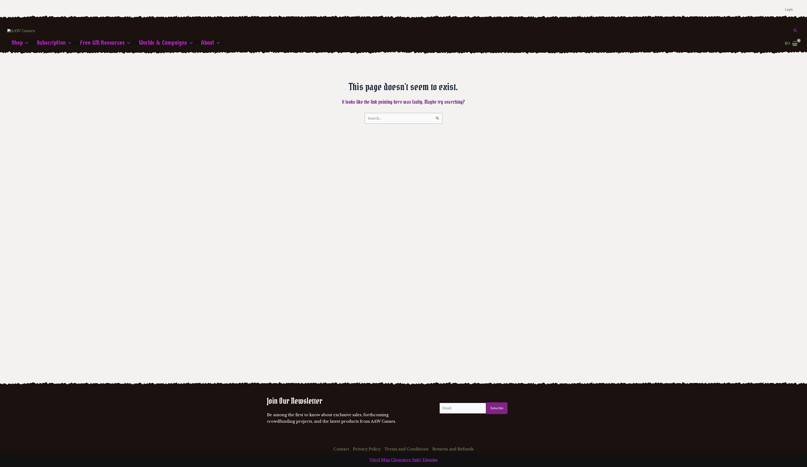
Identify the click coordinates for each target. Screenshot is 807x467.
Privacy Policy (367, 449)
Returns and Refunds (453, 449)
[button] (795, 31)
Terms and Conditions (406, 449)
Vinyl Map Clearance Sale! (395, 460)
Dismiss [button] (430, 460)
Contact (341, 449)
